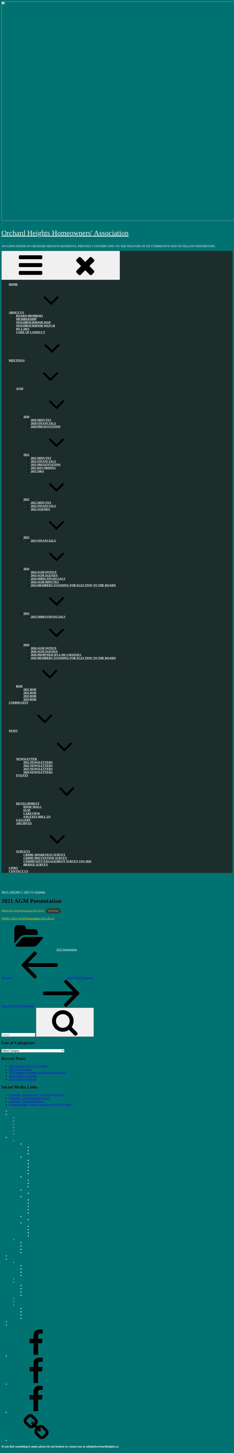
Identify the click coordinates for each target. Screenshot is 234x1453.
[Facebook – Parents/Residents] (36, 1412)
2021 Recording (40, 1170)
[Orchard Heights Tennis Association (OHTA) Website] (36, 1440)
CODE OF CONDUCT (30, 332)
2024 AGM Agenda (42, 1203)
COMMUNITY (18, 702)
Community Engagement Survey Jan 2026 (57, 861)
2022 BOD (29, 1245)
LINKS (13, 1321)
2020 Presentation (46, 426)
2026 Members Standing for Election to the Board (73, 658)
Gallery (20, 1298)
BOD (19, 686)
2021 (26, 454)
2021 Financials (40, 1163)
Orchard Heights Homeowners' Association (65, 233)
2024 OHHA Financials (22, 1079)
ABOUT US (16, 312)
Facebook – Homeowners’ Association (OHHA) (37, 1094)
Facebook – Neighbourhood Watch (29, 1098)
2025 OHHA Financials (48, 616)
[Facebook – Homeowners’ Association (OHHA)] (36, 1355)
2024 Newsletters (38, 772)
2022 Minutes (39, 1180)
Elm (25, 1288)
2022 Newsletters (33, 1268)
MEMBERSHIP (25, 1120)
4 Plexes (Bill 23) (36, 816)
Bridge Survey (35, 864)
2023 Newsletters (33, 1272)
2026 (26, 1222)
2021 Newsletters (33, 1265)
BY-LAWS (22, 1130)
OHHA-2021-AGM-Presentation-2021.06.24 (27, 918)
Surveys (20, 1305)
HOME (13, 284)
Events (22, 775)
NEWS (13, 730)
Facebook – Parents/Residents (26, 1101)
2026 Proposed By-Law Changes (28, 1066)
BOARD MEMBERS (29, 1117)
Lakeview (29, 1291)
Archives (24, 823)
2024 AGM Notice (41, 1199)
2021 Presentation (66, 949)
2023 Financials (43, 540)
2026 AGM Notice (41, 1226)
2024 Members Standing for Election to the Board (73, 585)
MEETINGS (17, 360)
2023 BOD (29, 1249)
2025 (26, 1216)
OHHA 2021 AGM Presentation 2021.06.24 (22, 910)
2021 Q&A (37, 471)
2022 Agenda (40, 509)
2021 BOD (29, 1242)
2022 (26, 499)
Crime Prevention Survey (38, 1311)
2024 (26, 1196)
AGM (19, 388)
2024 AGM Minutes (42, 1209)
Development (27, 803)
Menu (115, 278)
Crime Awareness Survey (38, 1308)
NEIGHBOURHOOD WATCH (35, 325)
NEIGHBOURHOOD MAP (33, 1124)
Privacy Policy (9, 1449)
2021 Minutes (39, 1160)
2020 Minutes (39, 1147)
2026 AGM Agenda (20, 1069)
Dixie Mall (32, 806)
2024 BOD (29, 699)
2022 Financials (40, 1183)
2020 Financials (40, 1150)
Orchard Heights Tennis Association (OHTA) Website (40, 1104)
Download (53, 910)
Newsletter (26, 759)
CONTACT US (18, 871)
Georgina (39, 892)
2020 (26, 416)
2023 (26, 1189)
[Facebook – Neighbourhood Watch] (36, 1384)
